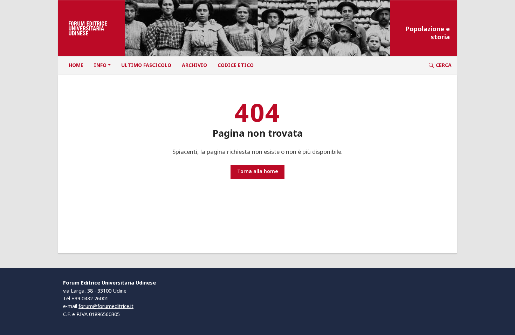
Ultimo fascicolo (146, 65)
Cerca (444, 65)
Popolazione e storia (427, 33)
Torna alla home (257, 171)
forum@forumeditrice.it (105, 306)
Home (76, 65)
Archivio (194, 65)
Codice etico (236, 65)
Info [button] (100, 65)
